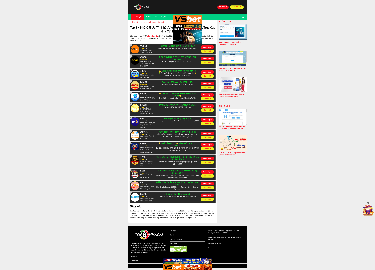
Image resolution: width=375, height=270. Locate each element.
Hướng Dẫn (163, 17)
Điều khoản (173, 243)
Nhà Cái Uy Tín (137, 17)
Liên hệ (172, 235)
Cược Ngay (207, 47)
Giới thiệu (173, 230)
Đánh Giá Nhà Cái (151, 17)
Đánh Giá (207, 51)
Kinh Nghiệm (173, 17)
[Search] (243, 17)
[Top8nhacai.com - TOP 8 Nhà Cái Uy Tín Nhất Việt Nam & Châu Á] (141, 7)
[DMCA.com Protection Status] (178, 249)
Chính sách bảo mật (176, 239)
